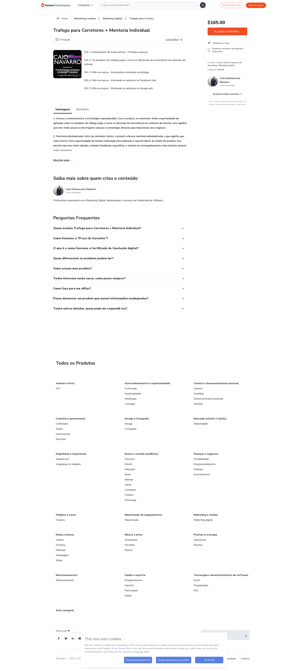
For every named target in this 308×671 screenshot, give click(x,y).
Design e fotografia (137, 418)
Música (128, 550)
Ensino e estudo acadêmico (141, 454)
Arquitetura (62, 459)
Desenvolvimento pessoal (208, 399)
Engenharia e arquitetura (71, 454)
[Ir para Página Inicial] (57, 5)
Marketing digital (203, 520)
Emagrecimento (133, 580)
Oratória (198, 404)
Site (196, 590)
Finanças (198, 469)
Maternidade (201, 424)
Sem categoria (65, 610)
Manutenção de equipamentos (143, 515)
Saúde (128, 595)
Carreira (198, 388)
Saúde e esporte (135, 575)
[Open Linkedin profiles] (72, 638)
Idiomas (129, 479)
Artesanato (131, 540)
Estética (60, 545)
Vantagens (62, 109)
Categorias (84, 5)
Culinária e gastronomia (70, 418)
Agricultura (200, 540)
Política (129, 495)
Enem (128, 474)
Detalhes (82, 109)
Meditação (131, 399)
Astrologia (131, 388)
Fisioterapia (131, 590)
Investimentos (202, 474)
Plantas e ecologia (205, 534)
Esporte (129, 585)
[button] (116, 228)
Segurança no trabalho (68, 464)
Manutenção (131, 520)
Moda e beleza (65, 534)
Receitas (61, 439)
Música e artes (134, 534)
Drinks (59, 429)
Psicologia (130, 500)
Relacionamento (65, 580)
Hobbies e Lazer (66, 515)
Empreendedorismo (205, 464)
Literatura (130, 490)
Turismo (60, 520)
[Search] (203, 5)
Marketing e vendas (206, 515)
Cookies (245, 658)
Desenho (130, 545)
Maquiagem (62, 555)
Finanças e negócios (206, 454)
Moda (59, 560)
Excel (197, 580)
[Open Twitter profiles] (65, 638)
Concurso (130, 459)
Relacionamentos (67, 575)
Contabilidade (201, 459)
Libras (128, 484)
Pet (58, 388)
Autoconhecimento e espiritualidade (147, 383)
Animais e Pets (65, 383)
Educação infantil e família (210, 418)
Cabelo (60, 540)
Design (129, 424)
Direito (128, 464)
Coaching (198, 393)
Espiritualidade (133, 393)
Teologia (130, 404)
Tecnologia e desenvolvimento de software (221, 575)
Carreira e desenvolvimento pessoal (216, 383)
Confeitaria (62, 424)
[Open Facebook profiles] (58, 638)
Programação (201, 585)
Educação (130, 469)
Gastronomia (63, 434)
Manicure (61, 550)
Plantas (198, 545)
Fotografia (130, 429)
